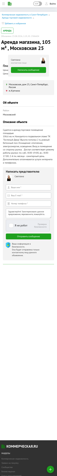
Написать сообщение (28, 69)
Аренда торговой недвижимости (17, 17)
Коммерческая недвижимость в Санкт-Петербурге (25, 14)
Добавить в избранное (15, 23)
